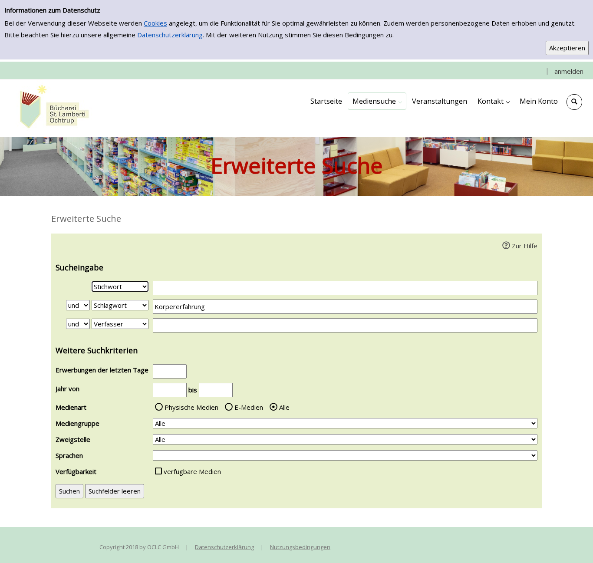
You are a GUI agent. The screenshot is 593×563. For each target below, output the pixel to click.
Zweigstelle (73, 439)
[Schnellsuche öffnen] (574, 102)
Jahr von (67, 388)
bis (192, 389)
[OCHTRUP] (52, 107)
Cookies (155, 23)
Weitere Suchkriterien (97, 350)
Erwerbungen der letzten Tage (102, 369)
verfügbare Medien (192, 471)
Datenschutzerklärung (170, 34)
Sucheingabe (79, 267)
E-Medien (248, 407)
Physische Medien (191, 407)
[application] (377, 101)
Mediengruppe (77, 423)
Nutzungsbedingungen (300, 547)
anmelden (568, 71)
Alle (284, 407)
